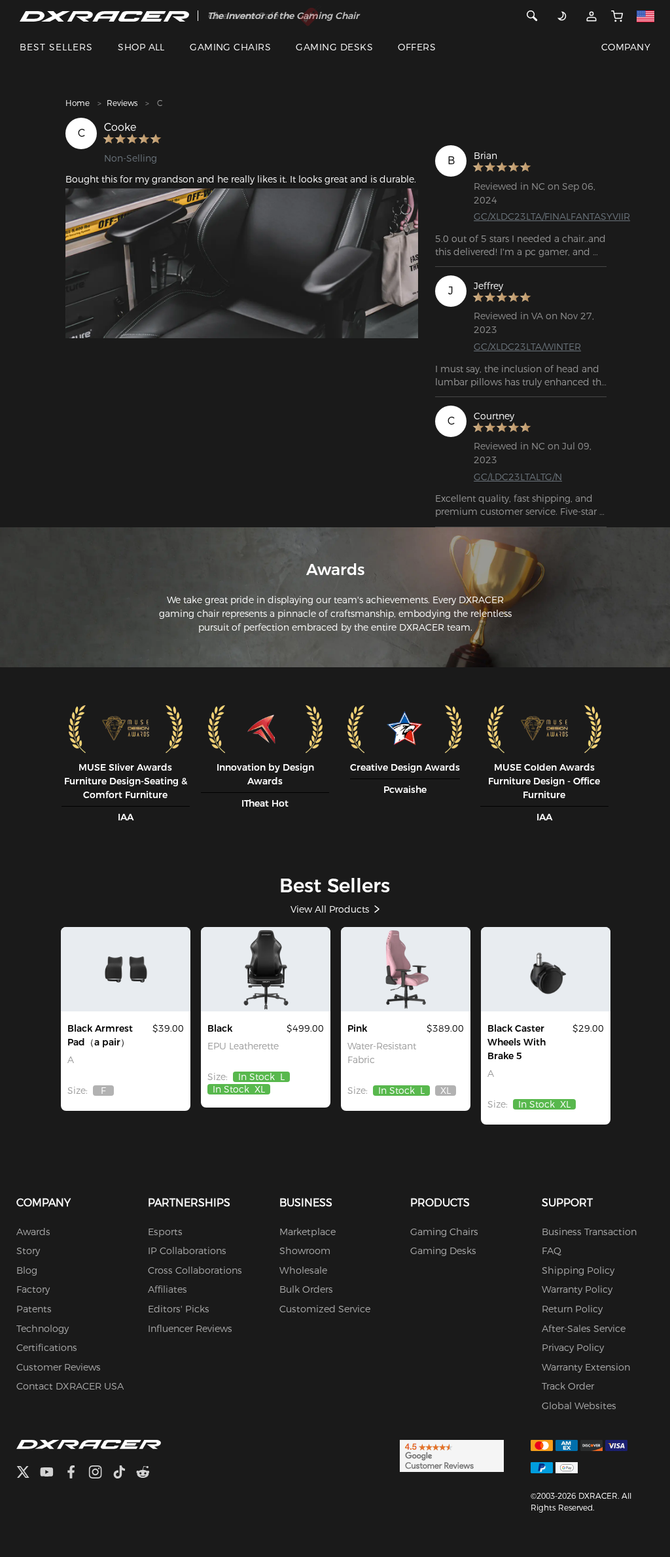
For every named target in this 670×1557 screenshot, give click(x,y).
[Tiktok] (124, 1473)
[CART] (617, 15)
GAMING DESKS (334, 47)
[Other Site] (645, 15)
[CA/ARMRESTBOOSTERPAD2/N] (125, 969)
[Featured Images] (241, 263)
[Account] (591, 15)
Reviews (122, 103)
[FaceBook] (76, 1473)
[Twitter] (28, 1473)
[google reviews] (452, 1455)
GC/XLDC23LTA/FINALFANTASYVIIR (552, 216)
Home (77, 103)
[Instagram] (100, 1473)
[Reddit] (148, 1473)
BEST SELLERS (56, 47)
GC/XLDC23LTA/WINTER (527, 347)
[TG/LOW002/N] (545, 969)
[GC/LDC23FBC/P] (405, 969)
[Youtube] (52, 1473)
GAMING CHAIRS (230, 47)
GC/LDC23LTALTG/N (518, 477)
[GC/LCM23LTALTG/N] (265, 969)
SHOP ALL (141, 47)
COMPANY (625, 47)
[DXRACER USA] (104, 15)
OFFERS (417, 47)
